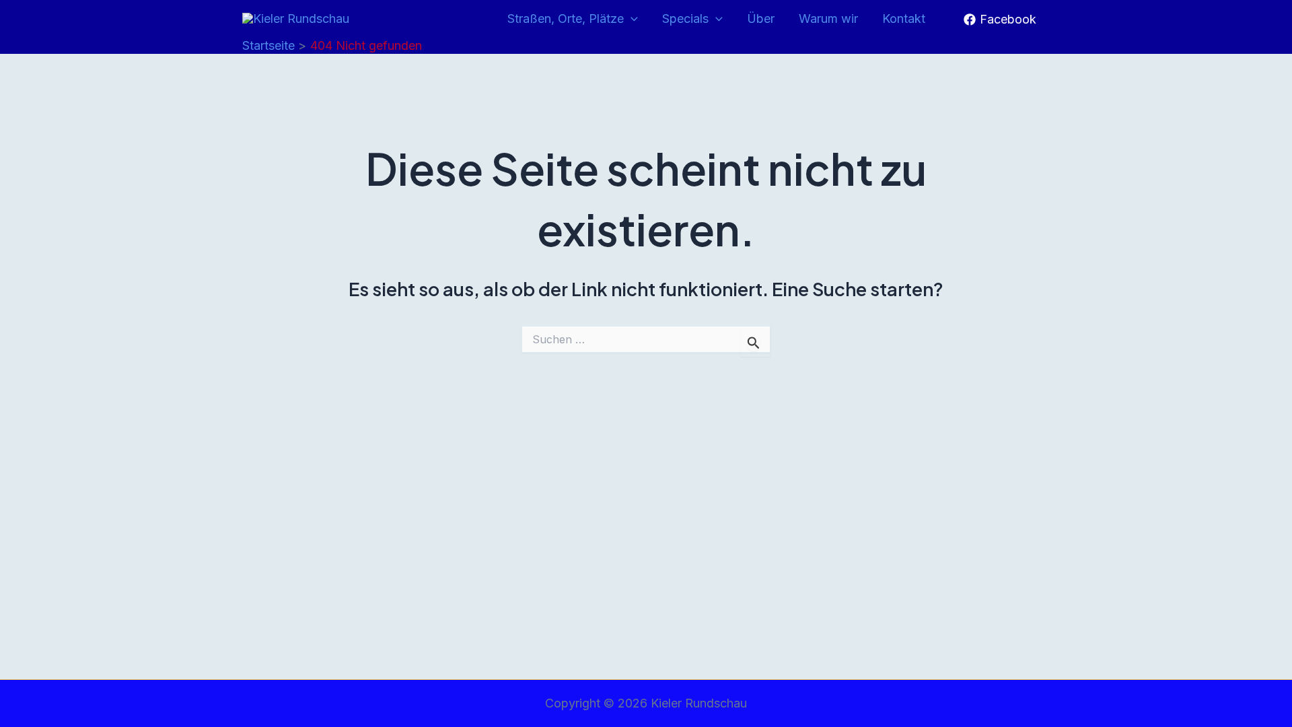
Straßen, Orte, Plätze (565, 18)
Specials (685, 18)
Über (761, 18)
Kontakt (903, 18)
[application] (631, 19)
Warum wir (828, 18)
